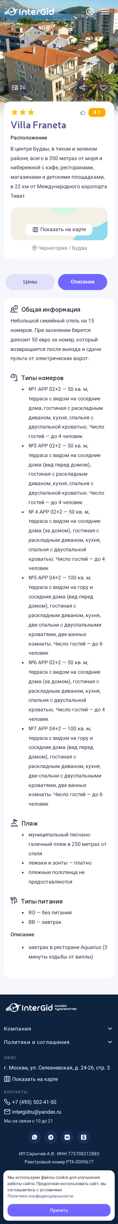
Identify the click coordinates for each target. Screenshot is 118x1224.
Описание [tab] (83, 282)
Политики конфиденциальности (40, 1196)
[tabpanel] (59, 638)
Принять (59, 1210)
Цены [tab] (30, 282)
